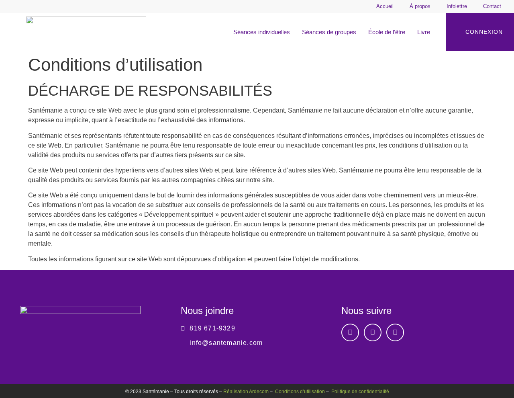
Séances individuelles (261, 32)
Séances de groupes (329, 32)
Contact (492, 6)
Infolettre (457, 6)
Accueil (385, 6)
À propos (420, 6)
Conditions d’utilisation (300, 391)
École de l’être (386, 32)
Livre (423, 32)
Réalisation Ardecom (246, 391)
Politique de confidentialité (360, 391)
